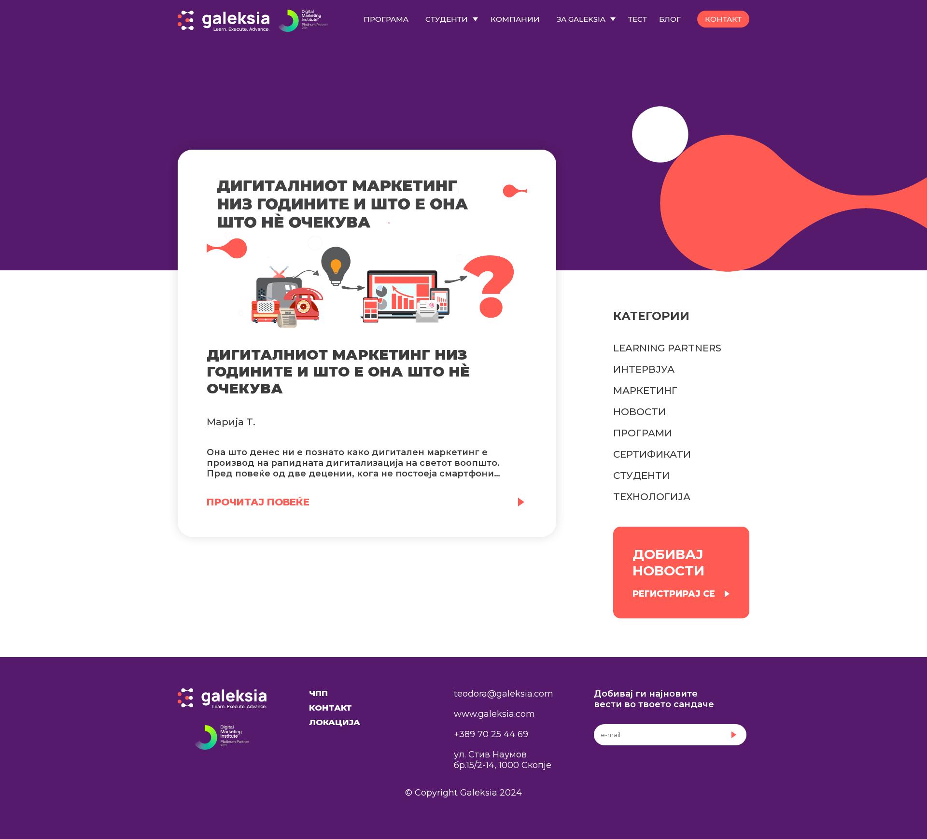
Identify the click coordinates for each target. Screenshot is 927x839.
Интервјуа (643, 369)
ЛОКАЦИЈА (334, 722)
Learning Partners (667, 348)
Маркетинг (645, 390)
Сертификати (652, 454)
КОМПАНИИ (515, 19)
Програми (642, 433)
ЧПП (318, 693)
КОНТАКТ (723, 19)
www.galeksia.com (494, 714)
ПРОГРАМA (386, 19)
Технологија (651, 497)
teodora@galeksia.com (503, 693)
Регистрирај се (673, 593)
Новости (639, 412)
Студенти (641, 475)
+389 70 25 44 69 (491, 734)
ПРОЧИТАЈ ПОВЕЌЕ (258, 502)
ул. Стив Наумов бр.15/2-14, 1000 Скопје (502, 759)
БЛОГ (670, 19)
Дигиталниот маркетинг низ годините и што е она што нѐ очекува (338, 371)
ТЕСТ (637, 19)
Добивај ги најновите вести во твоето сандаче (654, 699)
